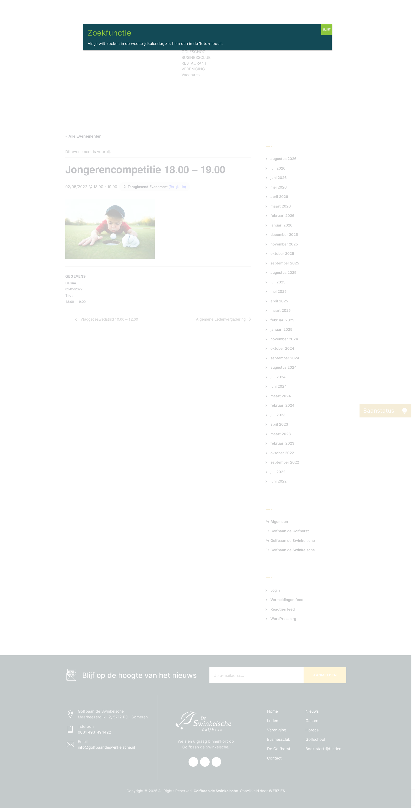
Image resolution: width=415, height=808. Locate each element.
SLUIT (326, 29)
